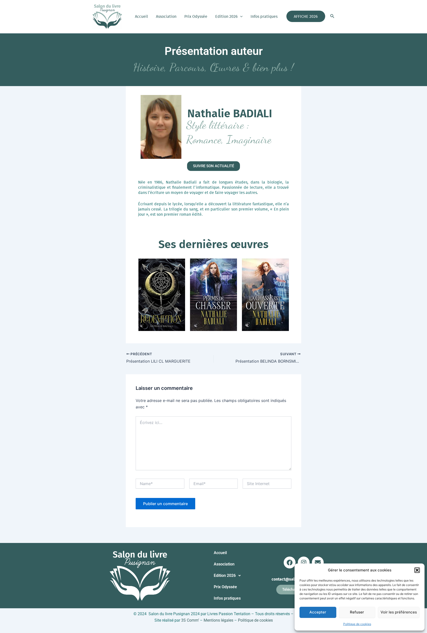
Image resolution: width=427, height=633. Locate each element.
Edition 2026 (226, 16)
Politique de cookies (357, 624)
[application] (240, 16)
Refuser (357, 612)
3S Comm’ (190, 620)
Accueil (141, 16)
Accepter (317, 612)
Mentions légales (218, 620)
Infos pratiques (264, 16)
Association (166, 16)
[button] (417, 570)
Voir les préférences (399, 612)
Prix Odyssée (195, 16)
